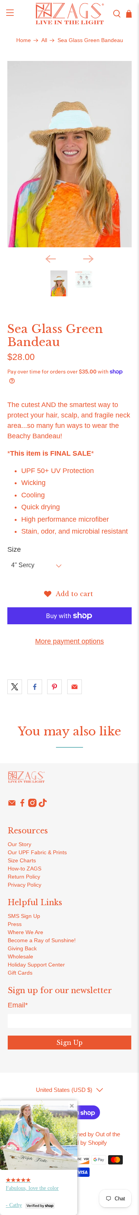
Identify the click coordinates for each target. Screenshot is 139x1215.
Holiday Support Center (36, 965)
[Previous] (50, 259)
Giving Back (22, 948)
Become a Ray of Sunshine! (42, 940)
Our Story (19, 844)
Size (14, 549)
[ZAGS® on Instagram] (32, 805)
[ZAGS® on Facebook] (22, 805)
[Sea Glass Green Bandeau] (69, 154)
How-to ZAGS (24, 868)
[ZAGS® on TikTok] (43, 805)
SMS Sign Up (24, 916)
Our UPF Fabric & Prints (37, 852)
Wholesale (20, 956)
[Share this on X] (14, 686)
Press (15, 924)
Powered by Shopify (81, 1142)
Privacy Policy (24, 885)
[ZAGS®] (69, 13)
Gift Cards (20, 973)
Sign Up (69, 1042)
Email (18, 1005)
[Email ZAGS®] (12, 805)
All (44, 40)
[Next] (88, 259)
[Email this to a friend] (74, 686)
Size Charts (22, 860)
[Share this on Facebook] (34, 686)
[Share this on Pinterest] (54, 686)
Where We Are (25, 932)
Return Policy (24, 877)
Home (23, 40)
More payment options (69, 641)
